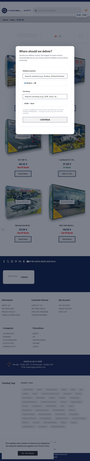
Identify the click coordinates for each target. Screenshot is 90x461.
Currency (43, 102)
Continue (45, 119)
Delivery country (29, 71)
